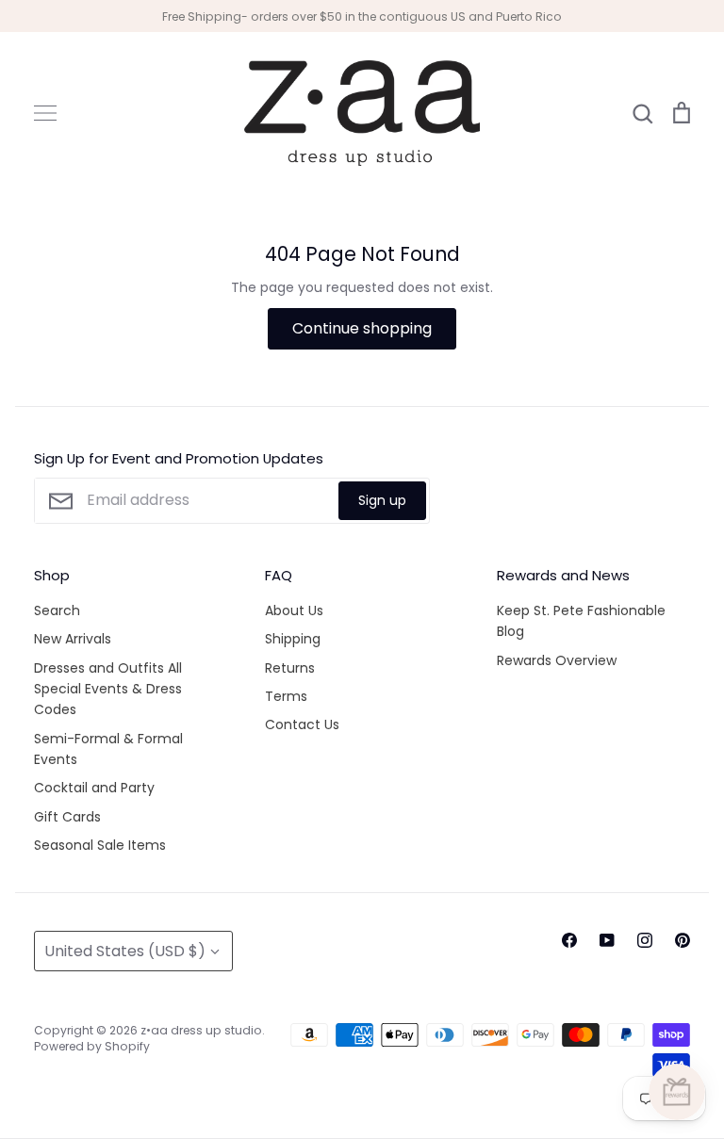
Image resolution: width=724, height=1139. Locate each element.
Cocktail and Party (94, 787)
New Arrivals (72, 638)
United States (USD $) (125, 951)
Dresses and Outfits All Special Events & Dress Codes (108, 689)
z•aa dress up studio (201, 1030)
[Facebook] (569, 940)
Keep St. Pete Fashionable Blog (581, 621)
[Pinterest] (682, 940)
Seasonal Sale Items (100, 845)
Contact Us (302, 724)
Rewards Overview (557, 660)
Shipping (293, 638)
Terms (286, 696)
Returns (290, 668)
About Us (294, 610)
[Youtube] (607, 940)
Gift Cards (67, 816)
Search (57, 610)
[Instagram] (645, 940)
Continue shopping (362, 328)
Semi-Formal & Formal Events (108, 749)
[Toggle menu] (45, 113)
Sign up (382, 500)
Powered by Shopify (92, 1046)
